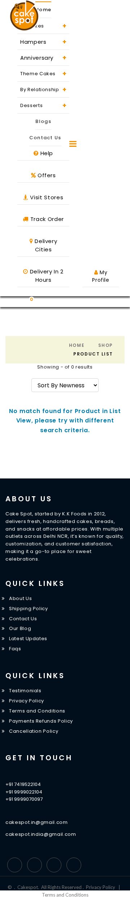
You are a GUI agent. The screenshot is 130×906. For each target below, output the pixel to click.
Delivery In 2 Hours (46, 276)
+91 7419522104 (23, 784)
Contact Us (45, 137)
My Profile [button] (100, 276)
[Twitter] (34, 865)
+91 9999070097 (24, 799)
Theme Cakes (43, 73)
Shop (105, 345)
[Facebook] (14, 865)
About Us (20, 598)
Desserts (43, 105)
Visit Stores (46, 197)
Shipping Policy (28, 608)
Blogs (43, 121)
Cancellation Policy (33, 731)
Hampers (43, 41)
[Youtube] (73, 865)
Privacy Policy (26, 700)
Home (43, 9)
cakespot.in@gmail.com (36, 822)
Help (46, 153)
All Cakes (43, 25)
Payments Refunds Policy (41, 721)
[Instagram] (54, 865)
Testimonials (25, 690)
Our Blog (20, 628)
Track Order (46, 219)
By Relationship (43, 89)
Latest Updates (28, 638)
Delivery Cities (45, 245)
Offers (46, 175)
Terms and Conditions (37, 710)
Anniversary (43, 57)
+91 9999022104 (23, 791)
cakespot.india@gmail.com (40, 834)
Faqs (15, 648)
